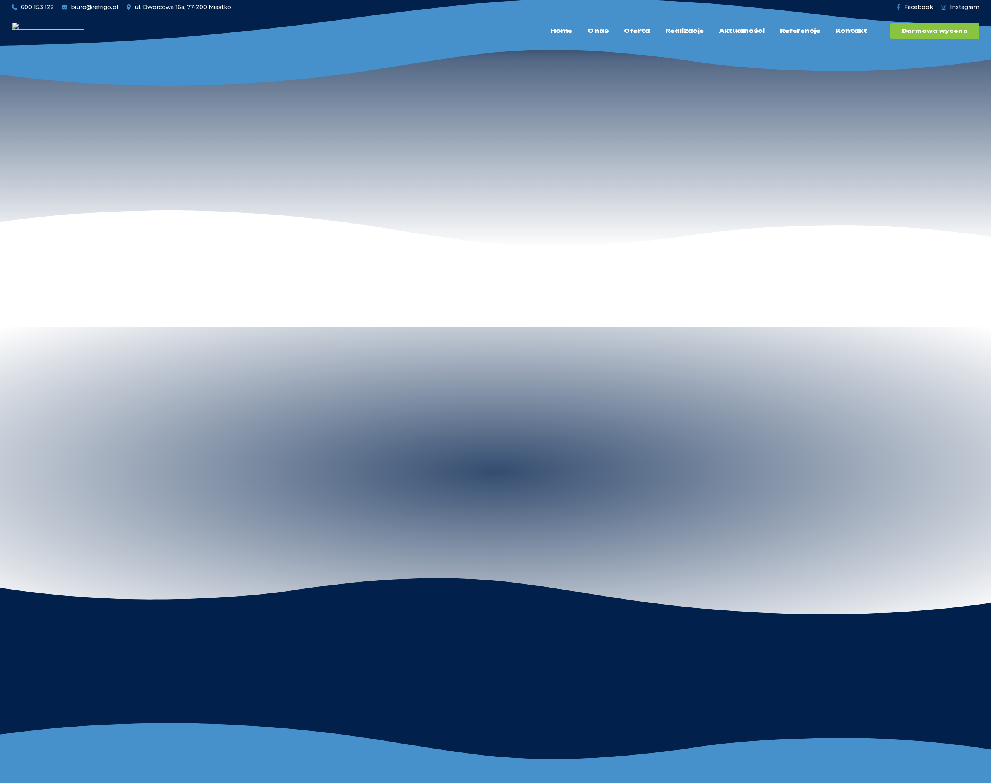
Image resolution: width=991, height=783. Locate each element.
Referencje (800, 31)
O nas (598, 31)
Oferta (637, 31)
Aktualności (742, 31)
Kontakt (851, 31)
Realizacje (684, 31)
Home (561, 31)
